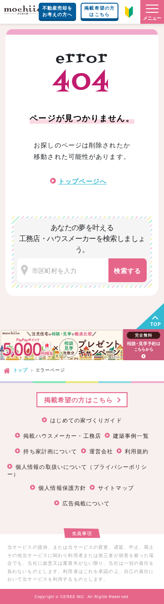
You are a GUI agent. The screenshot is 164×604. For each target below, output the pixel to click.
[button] (152, 12)
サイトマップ (116, 487)
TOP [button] (155, 324)
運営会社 (101, 451)
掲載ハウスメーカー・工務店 (62, 435)
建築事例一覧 (131, 435)
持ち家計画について (50, 451)
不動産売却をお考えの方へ (57, 11)
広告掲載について (86, 503)
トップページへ (82, 181)
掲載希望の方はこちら (99, 11)
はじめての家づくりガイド (86, 420)
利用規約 (137, 451)
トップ (20, 370)
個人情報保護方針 (62, 487)
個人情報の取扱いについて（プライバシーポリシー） (77, 470)
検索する (127, 270)
